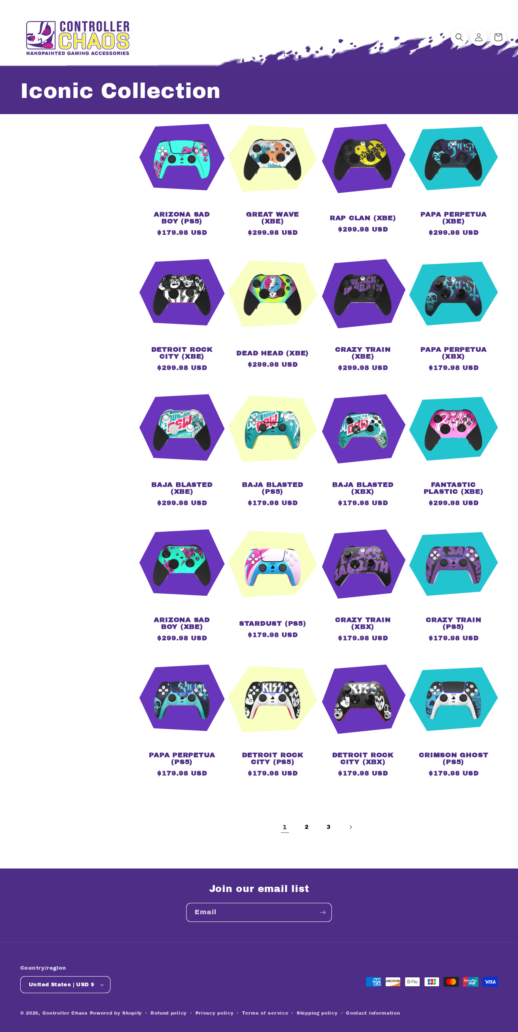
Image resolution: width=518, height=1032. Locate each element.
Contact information (373, 1013)
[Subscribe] (322, 912)
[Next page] (350, 827)
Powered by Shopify (116, 1013)
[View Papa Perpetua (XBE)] (453, 190)
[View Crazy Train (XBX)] (363, 596)
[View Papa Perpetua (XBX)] (453, 326)
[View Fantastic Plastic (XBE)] (453, 461)
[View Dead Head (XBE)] (272, 326)
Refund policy (169, 1013)
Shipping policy (317, 1013)
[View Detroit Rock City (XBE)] (182, 326)
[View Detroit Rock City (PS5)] (272, 731)
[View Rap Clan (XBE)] (363, 190)
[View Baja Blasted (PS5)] (272, 461)
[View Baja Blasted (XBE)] (182, 461)
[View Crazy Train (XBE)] (363, 326)
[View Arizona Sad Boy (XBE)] (182, 596)
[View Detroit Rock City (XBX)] (363, 731)
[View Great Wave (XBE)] (272, 190)
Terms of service (265, 1013)
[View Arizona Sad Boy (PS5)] (182, 190)
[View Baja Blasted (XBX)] (363, 461)
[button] (459, 37)
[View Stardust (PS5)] (272, 596)
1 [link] (284, 827)
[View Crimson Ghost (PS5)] (453, 731)
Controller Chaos (65, 1013)
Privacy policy (214, 1013)
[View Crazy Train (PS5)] (453, 596)
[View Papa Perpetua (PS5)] (182, 731)
